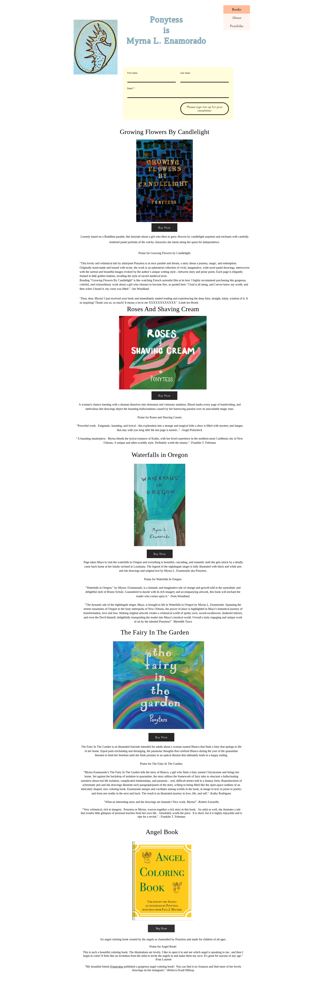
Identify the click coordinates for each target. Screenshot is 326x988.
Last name (185, 72)
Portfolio (236, 26)
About (236, 18)
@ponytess (116, 966)
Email (131, 88)
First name (132, 72)
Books (236, 9)
